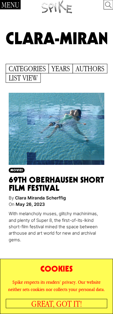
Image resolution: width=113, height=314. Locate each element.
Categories (27, 68)
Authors (90, 68)
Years (61, 68)
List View (23, 78)
